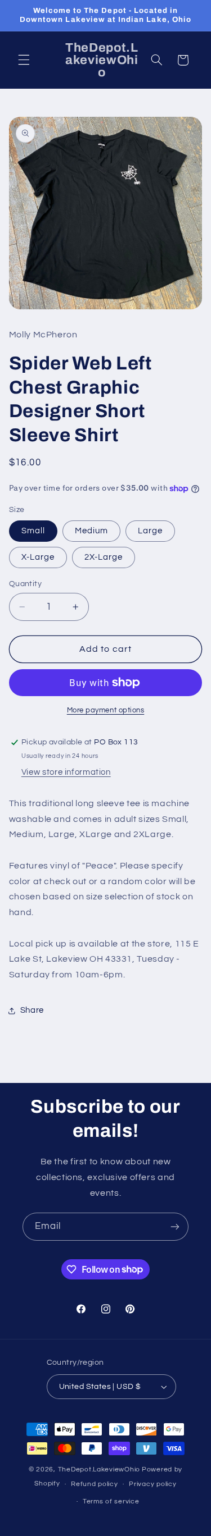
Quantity (25, 584)
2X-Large (103, 557)
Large (150, 531)
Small (33, 531)
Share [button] (32, 1010)
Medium (91, 531)
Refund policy (94, 1484)
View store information (66, 772)
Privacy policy (152, 1484)
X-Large (38, 557)
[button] (24, 60)
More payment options (106, 710)
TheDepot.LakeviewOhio (99, 1469)
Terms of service (111, 1501)
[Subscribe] (175, 1226)
